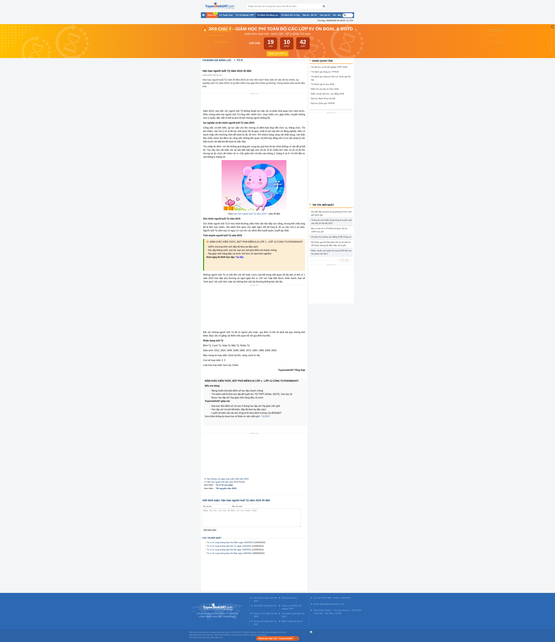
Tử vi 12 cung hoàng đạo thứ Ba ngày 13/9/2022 (229, 549)
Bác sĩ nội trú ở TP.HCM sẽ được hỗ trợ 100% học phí (329, 230)
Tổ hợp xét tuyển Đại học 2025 (265, 622)
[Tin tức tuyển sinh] (219, 6)
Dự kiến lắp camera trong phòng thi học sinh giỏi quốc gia (331, 213)
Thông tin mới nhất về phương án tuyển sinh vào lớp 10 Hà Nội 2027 (331, 221)
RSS (351, 20)
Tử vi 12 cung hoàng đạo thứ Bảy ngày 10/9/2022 (229, 553)
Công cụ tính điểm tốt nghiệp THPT (291, 607)
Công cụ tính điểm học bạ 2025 (265, 615)
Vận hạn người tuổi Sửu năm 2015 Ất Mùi (226, 482)
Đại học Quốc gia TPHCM (323, 103)
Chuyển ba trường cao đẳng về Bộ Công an (331, 237)
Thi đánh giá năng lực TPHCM (325, 72)
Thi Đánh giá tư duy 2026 (322, 84)
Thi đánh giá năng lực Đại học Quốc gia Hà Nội (330, 78)
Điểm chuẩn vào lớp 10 (292, 621)
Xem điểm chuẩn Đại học (265, 605)
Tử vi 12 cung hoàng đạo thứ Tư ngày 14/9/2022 (229, 546)
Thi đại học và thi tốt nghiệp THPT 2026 (329, 67)
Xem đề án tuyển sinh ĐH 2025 (265, 599)
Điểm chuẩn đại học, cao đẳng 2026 (327, 94)
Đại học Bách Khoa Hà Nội (323, 98)
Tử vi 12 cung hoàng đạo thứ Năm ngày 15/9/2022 (230, 542)
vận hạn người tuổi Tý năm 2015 (250, 214)
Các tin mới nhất (211, 538)
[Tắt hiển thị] (295, 638)
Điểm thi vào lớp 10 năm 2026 (325, 89)
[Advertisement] (255, 102)
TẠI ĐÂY (265, 416)
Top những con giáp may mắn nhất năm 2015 (228, 479)
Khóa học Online (289, 598)
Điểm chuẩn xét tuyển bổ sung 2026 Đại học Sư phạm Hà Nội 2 (331, 252)
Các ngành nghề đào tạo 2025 (293, 615)
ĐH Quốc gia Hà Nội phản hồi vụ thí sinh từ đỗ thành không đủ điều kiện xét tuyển (331, 243)
